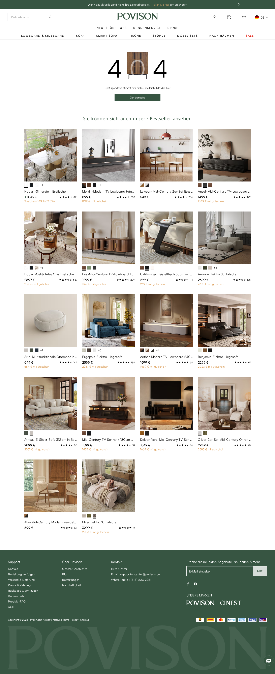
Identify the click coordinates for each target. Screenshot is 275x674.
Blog (65, 574)
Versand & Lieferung (21, 579)
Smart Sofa (106, 35)
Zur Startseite (137, 97)
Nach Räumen (221, 35)
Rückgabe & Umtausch (23, 590)
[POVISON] (200, 602)
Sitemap (84, 619)
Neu (100, 27)
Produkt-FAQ (17, 601)
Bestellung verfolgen (21, 574)
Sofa (80, 35)
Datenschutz (16, 596)
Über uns (118, 27)
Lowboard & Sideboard (42, 35)
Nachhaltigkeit (71, 585)
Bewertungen (71, 579)
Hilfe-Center (119, 568)
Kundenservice (147, 27)
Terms (66, 619)
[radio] (61, 197)
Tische (135, 35)
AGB (11, 607)
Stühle (159, 35)
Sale (250, 35)
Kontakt (13, 568)
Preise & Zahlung (19, 585)
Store (172, 27)
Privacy (75, 619)
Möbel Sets (187, 35)
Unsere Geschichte (74, 568)
